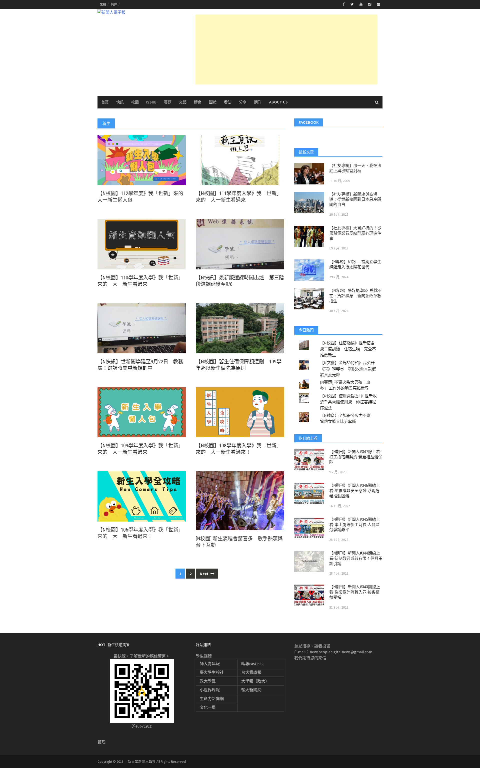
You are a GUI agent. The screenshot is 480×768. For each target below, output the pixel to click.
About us (278, 102)
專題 (168, 102)
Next (204, 573)
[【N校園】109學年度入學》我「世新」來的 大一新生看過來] (142, 411)
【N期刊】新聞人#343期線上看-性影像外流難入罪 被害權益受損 (354, 592)
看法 (228, 102)
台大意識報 (251, 672)
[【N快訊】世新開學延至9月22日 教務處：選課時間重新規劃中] (142, 327)
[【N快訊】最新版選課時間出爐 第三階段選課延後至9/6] (240, 243)
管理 (102, 742)
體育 (198, 102)
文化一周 (208, 707)
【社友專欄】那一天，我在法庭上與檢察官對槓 (355, 168)
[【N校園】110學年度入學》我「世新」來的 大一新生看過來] (142, 243)
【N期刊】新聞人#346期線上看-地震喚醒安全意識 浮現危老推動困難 (354, 490)
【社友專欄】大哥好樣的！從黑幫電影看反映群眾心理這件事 (355, 233)
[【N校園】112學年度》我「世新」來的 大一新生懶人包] (142, 159)
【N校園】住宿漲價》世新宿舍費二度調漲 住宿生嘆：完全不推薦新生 (348, 348)
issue (151, 102)
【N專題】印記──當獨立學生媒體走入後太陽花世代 (355, 264)
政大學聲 (208, 681)
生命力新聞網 (212, 698)
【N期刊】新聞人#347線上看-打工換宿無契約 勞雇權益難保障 (355, 457)
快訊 (120, 102)
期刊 (258, 102)
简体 (114, 4)
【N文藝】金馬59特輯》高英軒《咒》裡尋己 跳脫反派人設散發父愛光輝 (348, 368)
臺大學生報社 (212, 672)
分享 (242, 102)
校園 (135, 102)
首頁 (105, 102)
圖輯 (212, 102)
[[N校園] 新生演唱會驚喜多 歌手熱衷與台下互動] (240, 500)
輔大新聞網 (251, 689)
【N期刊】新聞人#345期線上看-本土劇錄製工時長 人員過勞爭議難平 (354, 524)
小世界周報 (210, 689)
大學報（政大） (255, 681)
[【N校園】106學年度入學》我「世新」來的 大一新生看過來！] (142, 495)
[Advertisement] (287, 49)
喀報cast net (252, 663)
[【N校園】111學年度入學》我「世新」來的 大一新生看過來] (240, 159)
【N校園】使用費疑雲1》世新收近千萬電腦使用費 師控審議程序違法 (348, 401)
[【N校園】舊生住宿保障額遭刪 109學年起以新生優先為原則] (240, 327)
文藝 (182, 102)
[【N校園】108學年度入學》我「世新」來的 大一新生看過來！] (240, 411)
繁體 (103, 4)
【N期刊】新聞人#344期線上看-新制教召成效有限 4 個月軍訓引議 (355, 558)
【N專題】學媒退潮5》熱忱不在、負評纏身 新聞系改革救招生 (355, 295)
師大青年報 (210, 663)
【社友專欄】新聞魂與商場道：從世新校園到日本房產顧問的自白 (355, 199)
